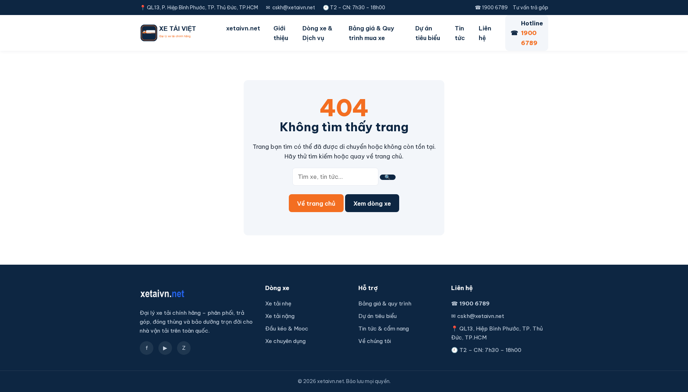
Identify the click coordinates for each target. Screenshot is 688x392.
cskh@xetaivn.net (293, 7)
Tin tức (460, 32)
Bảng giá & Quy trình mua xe (371, 32)
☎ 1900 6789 (491, 7)
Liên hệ (485, 32)
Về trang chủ (316, 203)
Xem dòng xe (372, 203)
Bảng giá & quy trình (384, 303)
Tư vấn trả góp (530, 7)
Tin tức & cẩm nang (383, 328)
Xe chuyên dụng (285, 341)
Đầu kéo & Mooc (286, 328)
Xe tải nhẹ (278, 303)
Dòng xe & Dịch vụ (317, 32)
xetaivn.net (243, 28)
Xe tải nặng (280, 316)
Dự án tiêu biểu (427, 32)
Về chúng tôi (374, 341)
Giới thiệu (280, 32)
